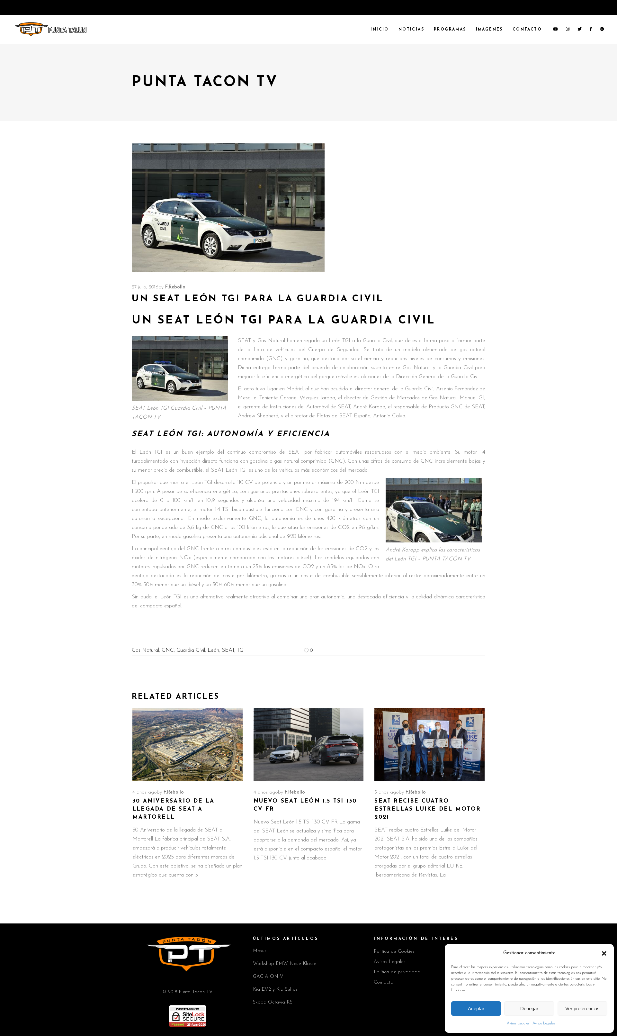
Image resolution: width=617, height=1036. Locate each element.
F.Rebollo (175, 287)
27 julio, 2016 (145, 287)
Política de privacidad (397, 972)
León (213, 650)
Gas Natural (145, 650)
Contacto (383, 982)
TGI (241, 650)
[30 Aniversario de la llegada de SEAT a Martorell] (187, 744)
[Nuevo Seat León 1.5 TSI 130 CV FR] (309, 744)
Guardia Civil (190, 650)
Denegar (529, 1008)
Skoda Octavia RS (272, 1002)
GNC (168, 650)
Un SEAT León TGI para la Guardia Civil (284, 320)
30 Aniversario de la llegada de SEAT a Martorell (173, 809)
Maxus (259, 951)
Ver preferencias (582, 1008)
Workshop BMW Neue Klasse (284, 963)
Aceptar (476, 1008)
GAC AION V (268, 976)
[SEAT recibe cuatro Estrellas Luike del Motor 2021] (429, 744)
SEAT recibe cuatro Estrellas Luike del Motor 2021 (427, 809)
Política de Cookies (394, 951)
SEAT (228, 650)
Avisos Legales (518, 1023)
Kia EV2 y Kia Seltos (275, 989)
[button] (604, 953)
